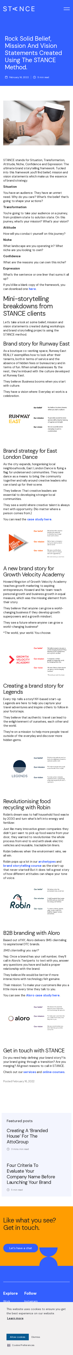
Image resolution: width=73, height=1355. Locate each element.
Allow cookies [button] (17, 1337)
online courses (53, 1072)
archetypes (47, 862)
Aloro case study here (43, 995)
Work (6, 1301)
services (30, 1072)
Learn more (15, 1318)
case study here (39, 519)
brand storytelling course (22, 866)
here (32, 289)
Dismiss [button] (35, 1337)
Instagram (31, 1301)
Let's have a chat (20, 1248)
